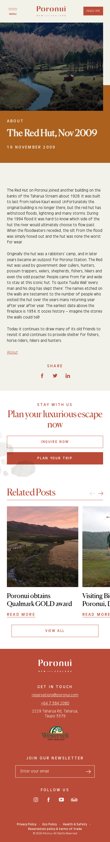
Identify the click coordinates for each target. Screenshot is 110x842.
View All (55, 631)
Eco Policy (49, 824)
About (12, 352)
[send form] (88, 771)
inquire (93, 11)
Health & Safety (75, 824)
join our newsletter (55, 758)
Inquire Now (55, 442)
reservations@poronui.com (55, 695)
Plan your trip (54, 458)
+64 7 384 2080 (55, 703)
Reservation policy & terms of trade (55, 829)
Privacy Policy (26, 824)
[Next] (101, 493)
